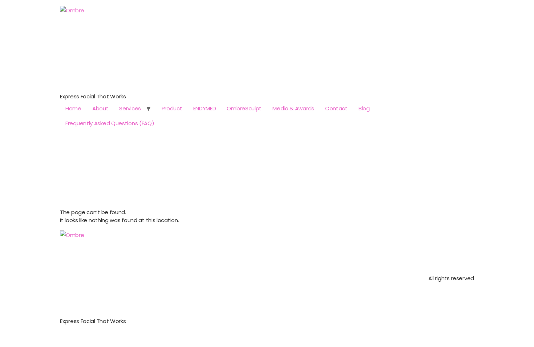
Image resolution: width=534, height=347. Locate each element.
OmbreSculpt (244, 108)
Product (172, 108)
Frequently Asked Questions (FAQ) (109, 123)
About (100, 108)
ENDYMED (204, 108)
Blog (364, 108)
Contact (336, 108)
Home (73, 108)
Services (130, 108)
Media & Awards (293, 108)
